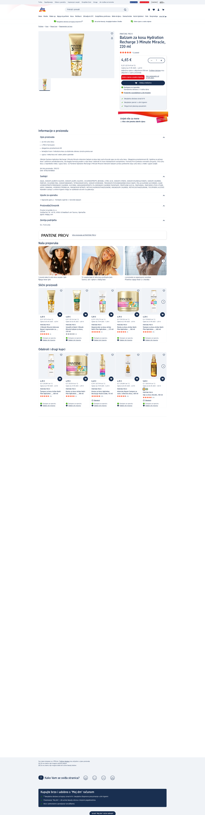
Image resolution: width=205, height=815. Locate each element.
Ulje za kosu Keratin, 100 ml (153, 395)
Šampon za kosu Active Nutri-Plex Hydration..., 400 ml (153, 328)
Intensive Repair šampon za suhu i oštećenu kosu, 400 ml (127, 393)
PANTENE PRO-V (126, 34)
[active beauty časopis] (162, 2)
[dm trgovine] (149, 9)
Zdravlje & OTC (88, 16)
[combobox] (97, 9)
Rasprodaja (154, 16)
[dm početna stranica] (42, 9)
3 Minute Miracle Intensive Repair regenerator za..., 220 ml (49, 329)
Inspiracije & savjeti (74, 2)
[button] (85, 778)
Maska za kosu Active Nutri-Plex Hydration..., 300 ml (127, 328)
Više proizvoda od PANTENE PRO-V (84, 235)
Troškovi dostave (155, 71)
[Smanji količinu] (151, 60)
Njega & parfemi (63, 16)
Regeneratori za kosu (65, 26)
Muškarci (78, 16)
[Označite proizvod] (112, 33)
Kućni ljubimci (138, 16)
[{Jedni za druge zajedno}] (154, 2)
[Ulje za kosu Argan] (147, 389)
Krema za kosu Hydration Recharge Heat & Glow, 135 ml (102, 393)
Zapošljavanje (48, 2)
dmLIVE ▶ (163, 17)
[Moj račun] (158, 9)
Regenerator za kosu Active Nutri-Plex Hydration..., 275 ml (102, 328)
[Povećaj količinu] (161, 60)
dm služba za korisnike (107, 2)
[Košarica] (163, 9)
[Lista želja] (153, 9)
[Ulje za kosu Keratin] (144, 389)
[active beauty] (134, 2)
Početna (40, 26)
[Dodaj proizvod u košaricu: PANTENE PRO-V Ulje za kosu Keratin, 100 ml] (162, 379)
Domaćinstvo (127, 16)
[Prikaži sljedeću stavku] (163, 261)
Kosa (72, 16)
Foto (146, 16)
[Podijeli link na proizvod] (112, 38)
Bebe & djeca (116, 16)
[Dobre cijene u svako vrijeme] (144, 2)
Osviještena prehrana (102, 16)
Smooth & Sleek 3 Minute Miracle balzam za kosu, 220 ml (74, 329)
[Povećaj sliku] (76, 54)
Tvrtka (40, 2)
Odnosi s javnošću (60, 2)
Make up (52, 16)
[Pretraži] (125, 9)
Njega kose (53, 26)
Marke (45, 16)
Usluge (95, 2)
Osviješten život (86, 2)
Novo (40, 16)
